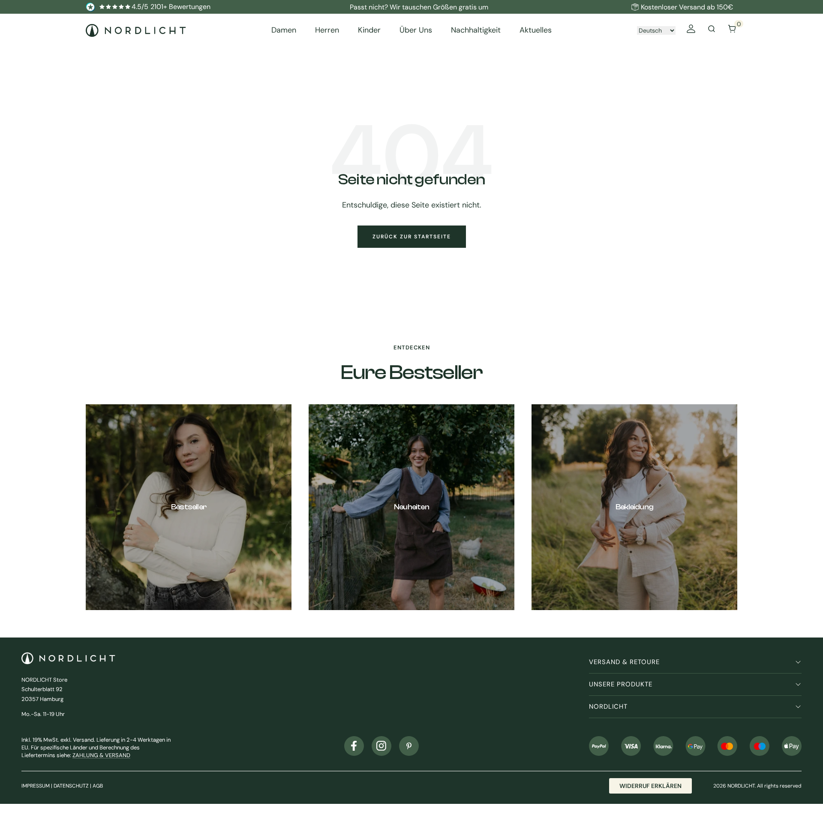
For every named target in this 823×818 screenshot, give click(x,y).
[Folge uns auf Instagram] (381, 746)
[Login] (691, 30)
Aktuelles (536, 30)
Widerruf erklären (650, 786)
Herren (327, 30)
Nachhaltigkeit (476, 30)
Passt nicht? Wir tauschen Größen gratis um (419, 7)
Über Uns (415, 30)
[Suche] (711, 30)
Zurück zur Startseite (411, 236)
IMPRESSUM (35, 785)
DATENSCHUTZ (71, 785)
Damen (283, 30)
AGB (98, 785)
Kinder (369, 30)
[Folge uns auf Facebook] (354, 746)
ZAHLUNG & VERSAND (101, 755)
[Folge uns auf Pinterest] (409, 746)
